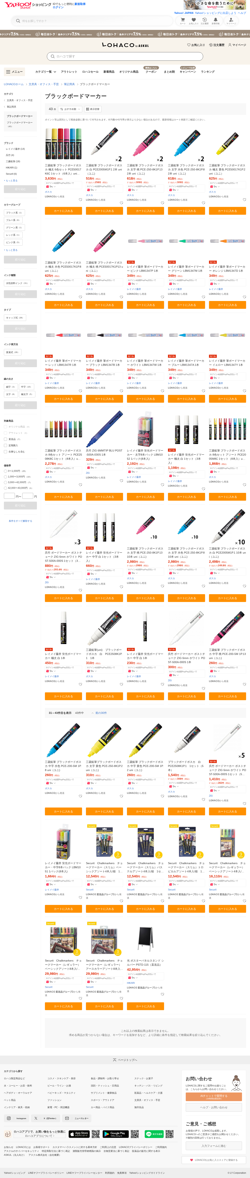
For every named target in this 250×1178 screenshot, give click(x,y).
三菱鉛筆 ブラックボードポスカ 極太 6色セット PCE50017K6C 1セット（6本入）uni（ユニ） (63, 170)
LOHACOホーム (14, 84)
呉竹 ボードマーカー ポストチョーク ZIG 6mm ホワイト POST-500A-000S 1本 (186, 658)
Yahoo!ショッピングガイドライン (147, 1173)
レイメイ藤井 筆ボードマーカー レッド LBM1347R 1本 (63, 362)
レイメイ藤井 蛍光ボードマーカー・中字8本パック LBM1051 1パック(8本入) (63, 867)
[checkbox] (5, 439)
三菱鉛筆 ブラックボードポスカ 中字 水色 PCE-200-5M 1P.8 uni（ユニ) (63, 766)
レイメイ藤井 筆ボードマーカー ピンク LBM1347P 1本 (145, 268)
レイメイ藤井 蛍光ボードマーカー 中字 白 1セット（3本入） (104, 556)
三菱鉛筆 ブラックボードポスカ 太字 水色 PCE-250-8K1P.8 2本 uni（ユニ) (186, 169)
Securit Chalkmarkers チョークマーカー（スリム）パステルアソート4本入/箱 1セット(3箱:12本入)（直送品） (145, 867)
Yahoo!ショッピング (14, 1173)
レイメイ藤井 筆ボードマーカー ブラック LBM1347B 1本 (104, 362)
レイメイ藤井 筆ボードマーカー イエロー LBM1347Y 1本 (227, 362)
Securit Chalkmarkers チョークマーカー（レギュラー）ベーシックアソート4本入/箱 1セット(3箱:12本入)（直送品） (227, 867)
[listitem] (20, 100)
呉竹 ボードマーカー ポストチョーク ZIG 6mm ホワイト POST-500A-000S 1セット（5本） (227, 770)
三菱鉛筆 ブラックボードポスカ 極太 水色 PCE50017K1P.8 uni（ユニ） (63, 266)
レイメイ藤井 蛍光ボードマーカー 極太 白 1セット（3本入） (186, 458)
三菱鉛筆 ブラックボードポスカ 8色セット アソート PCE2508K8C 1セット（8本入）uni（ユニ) (63, 455)
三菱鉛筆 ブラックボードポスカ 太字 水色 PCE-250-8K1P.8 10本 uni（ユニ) (186, 552)
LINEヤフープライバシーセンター (84, 1173)
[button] (70, 109)
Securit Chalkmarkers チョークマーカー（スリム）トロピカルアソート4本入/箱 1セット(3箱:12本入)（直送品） (186, 867)
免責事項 (122, 1173)
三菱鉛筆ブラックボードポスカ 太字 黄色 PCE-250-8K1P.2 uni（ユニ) (104, 766)
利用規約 (109, 1173)
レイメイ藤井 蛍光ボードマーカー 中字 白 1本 (145, 656)
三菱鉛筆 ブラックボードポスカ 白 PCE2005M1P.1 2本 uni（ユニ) (104, 169)
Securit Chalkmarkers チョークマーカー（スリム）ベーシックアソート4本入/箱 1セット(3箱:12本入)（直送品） (104, 867)
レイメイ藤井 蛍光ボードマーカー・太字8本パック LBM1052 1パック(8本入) (145, 454)
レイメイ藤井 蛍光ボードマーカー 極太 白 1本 (63, 656)
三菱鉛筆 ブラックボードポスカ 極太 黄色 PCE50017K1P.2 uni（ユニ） (227, 169)
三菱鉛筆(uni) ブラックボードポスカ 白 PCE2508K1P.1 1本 (104, 654)
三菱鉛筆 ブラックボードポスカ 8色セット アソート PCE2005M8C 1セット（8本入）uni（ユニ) (227, 455)
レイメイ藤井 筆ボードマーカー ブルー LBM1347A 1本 (186, 362)
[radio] (5, 471)
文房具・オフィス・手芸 (44, 84)
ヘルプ (242, 12)
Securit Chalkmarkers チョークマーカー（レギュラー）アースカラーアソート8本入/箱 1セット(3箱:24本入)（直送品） (104, 965)
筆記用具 (69, 84)
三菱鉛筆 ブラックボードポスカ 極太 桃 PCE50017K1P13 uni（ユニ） (104, 266)
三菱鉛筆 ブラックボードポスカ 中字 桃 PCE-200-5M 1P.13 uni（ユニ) (227, 654)
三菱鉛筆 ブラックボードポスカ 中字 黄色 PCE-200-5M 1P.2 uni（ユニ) (145, 766)
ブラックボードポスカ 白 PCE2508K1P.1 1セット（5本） (186, 766)
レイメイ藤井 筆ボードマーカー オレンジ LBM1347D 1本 (227, 268)
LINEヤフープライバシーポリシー (46, 1173)
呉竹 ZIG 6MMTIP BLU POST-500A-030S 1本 (104, 452)
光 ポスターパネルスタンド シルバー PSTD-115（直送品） (145, 962)
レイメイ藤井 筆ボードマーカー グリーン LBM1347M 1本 (186, 268)
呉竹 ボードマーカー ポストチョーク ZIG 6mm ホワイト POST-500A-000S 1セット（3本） (63, 557)
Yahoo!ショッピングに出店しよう (215, 12)
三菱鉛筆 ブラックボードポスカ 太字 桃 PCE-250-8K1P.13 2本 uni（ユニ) (145, 169)
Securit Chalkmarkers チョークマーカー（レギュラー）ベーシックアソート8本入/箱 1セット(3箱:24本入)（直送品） (63, 965)
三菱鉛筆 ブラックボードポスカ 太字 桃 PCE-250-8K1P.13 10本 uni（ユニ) (145, 552)
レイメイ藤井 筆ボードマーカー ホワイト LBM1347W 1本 (145, 362)
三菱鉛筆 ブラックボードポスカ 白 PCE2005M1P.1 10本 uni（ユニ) (227, 552)
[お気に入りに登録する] (80, 199)
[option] (20, 149)
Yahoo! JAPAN (183, 12)
